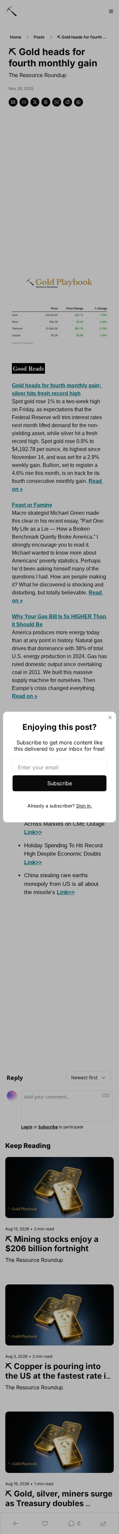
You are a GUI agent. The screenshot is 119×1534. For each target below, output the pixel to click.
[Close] (110, 717)
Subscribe (59, 783)
